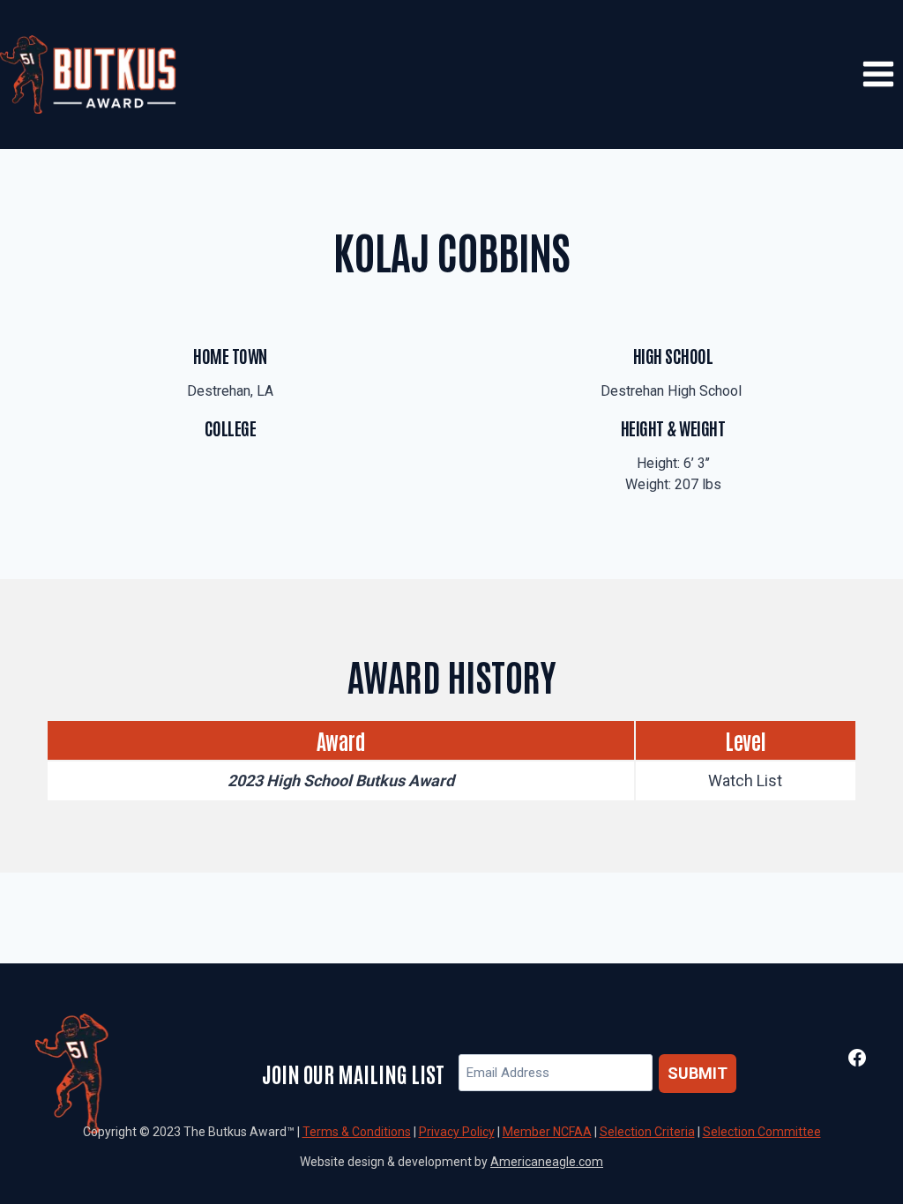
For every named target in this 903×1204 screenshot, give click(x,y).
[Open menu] (878, 74)
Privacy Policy (457, 1132)
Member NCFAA (547, 1132)
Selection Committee (762, 1132)
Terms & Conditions (356, 1132)
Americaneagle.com (546, 1162)
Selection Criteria (647, 1132)
